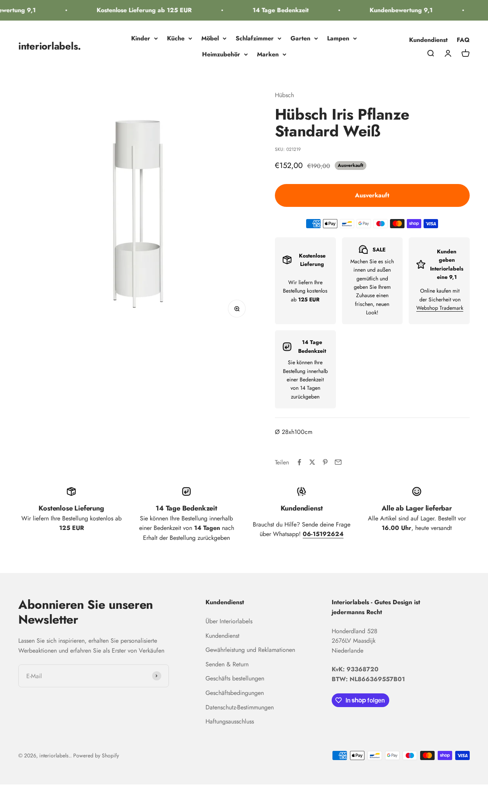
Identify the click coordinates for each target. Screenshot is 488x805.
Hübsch (284, 95)
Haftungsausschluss (229, 721)
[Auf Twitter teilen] (312, 462)
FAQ (463, 39)
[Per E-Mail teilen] (338, 462)
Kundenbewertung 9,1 (397, 10)
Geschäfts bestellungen (234, 678)
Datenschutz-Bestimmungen (239, 707)
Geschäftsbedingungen (234, 692)
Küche (176, 38)
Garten (300, 38)
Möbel (210, 38)
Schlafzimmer (255, 38)
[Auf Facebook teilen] (299, 462)
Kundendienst (428, 39)
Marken (268, 54)
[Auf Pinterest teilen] (325, 462)
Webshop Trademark (439, 308)
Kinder (140, 38)
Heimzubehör (221, 54)
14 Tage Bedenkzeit (277, 10)
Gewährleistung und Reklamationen (250, 649)
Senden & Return (227, 664)
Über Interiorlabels (228, 621)
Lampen (338, 38)
